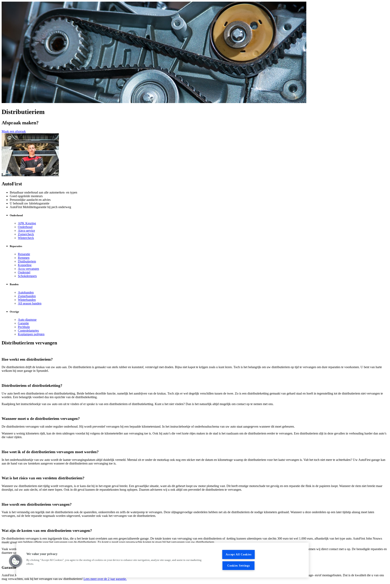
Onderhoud (25, 227)
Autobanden (26, 292)
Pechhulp (24, 327)
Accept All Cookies (238, 554)
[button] (15, 561)
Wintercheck (26, 238)
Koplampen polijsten (31, 334)
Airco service (26, 230)
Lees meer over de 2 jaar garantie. (105, 579)
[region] (162, 560)
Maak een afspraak (14, 131)
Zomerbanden (27, 296)
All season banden (29, 303)
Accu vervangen (28, 268)
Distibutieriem (27, 261)
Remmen (23, 257)
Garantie (23, 323)
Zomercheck (26, 234)
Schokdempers (27, 276)
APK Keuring (27, 223)
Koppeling (24, 265)
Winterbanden (27, 299)
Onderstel (24, 272)
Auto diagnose (27, 319)
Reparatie (24, 254)
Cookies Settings (238, 565)
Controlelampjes (28, 330)
